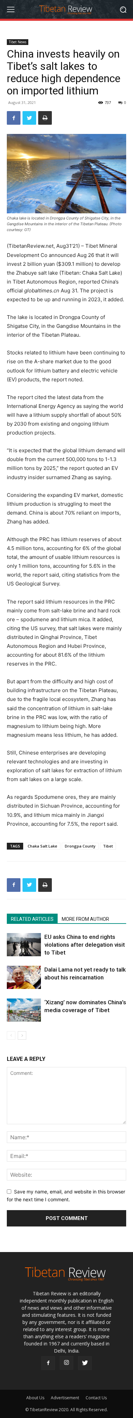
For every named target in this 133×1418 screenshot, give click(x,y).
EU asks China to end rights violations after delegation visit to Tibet (84, 944)
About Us (35, 1398)
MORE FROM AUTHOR (85, 919)
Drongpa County (80, 846)
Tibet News (17, 42)
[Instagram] (66, 1363)
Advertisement (65, 1398)
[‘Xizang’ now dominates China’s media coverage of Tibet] (24, 1010)
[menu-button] (10, 9)
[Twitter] (29, 118)
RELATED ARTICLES (32, 919)
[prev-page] (11, 1035)
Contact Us (96, 1398)
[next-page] (22, 1035)
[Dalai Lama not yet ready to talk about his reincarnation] (24, 977)
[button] (123, 9)
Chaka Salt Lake (42, 846)
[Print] (45, 118)
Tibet (108, 846)
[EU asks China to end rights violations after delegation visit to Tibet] (24, 945)
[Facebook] (13, 118)
